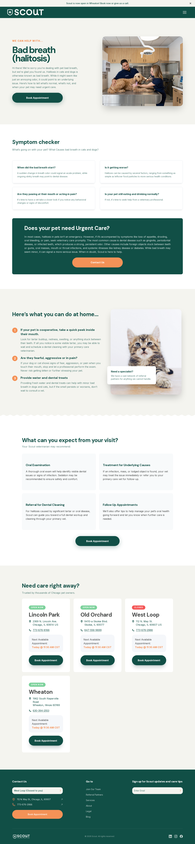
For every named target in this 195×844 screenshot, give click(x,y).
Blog (88, 816)
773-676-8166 (41, 630)
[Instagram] (175, 836)
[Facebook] (181, 836)
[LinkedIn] (170, 836)
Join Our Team (93, 789)
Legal (88, 811)
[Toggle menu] (185, 12)
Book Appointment (37, 97)
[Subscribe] (180, 791)
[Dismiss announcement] (190, 3)
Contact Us (97, 262)
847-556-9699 (93, 630)
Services (90, 800)
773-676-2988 (144, 630)
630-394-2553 (41, 710)
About (89, 805)
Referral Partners (94, 794)
